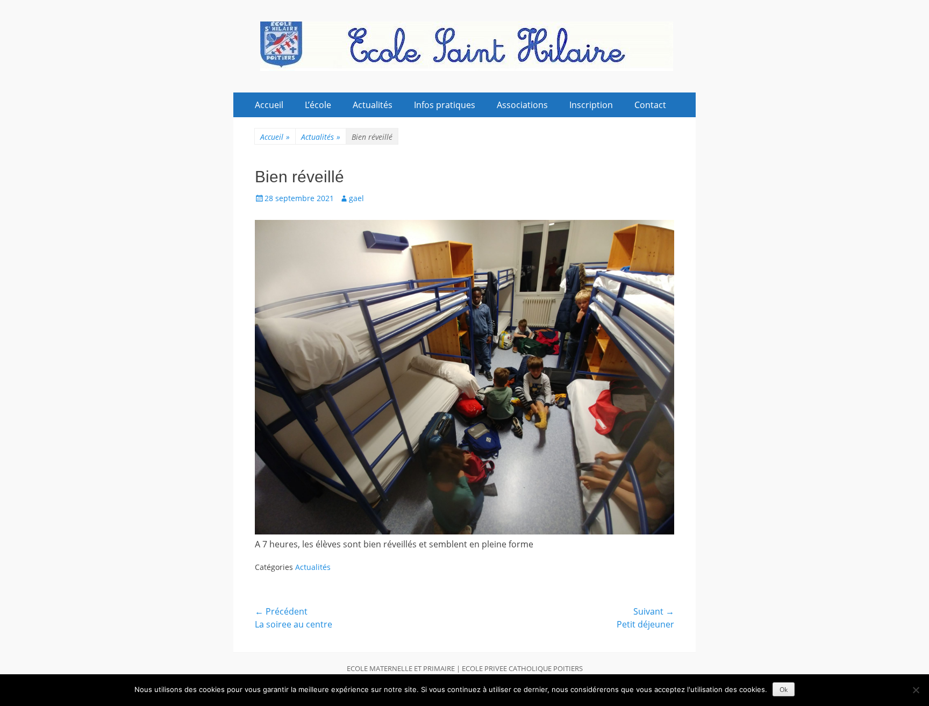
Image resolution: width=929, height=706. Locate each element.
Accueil (269, 105)
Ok (784, 689)
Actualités (372, 105)
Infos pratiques (444, 105)
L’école (318, 105)
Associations (522, 105)
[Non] (915, 689)
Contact (650, 105)
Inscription (591, 105)
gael (356, 198)
